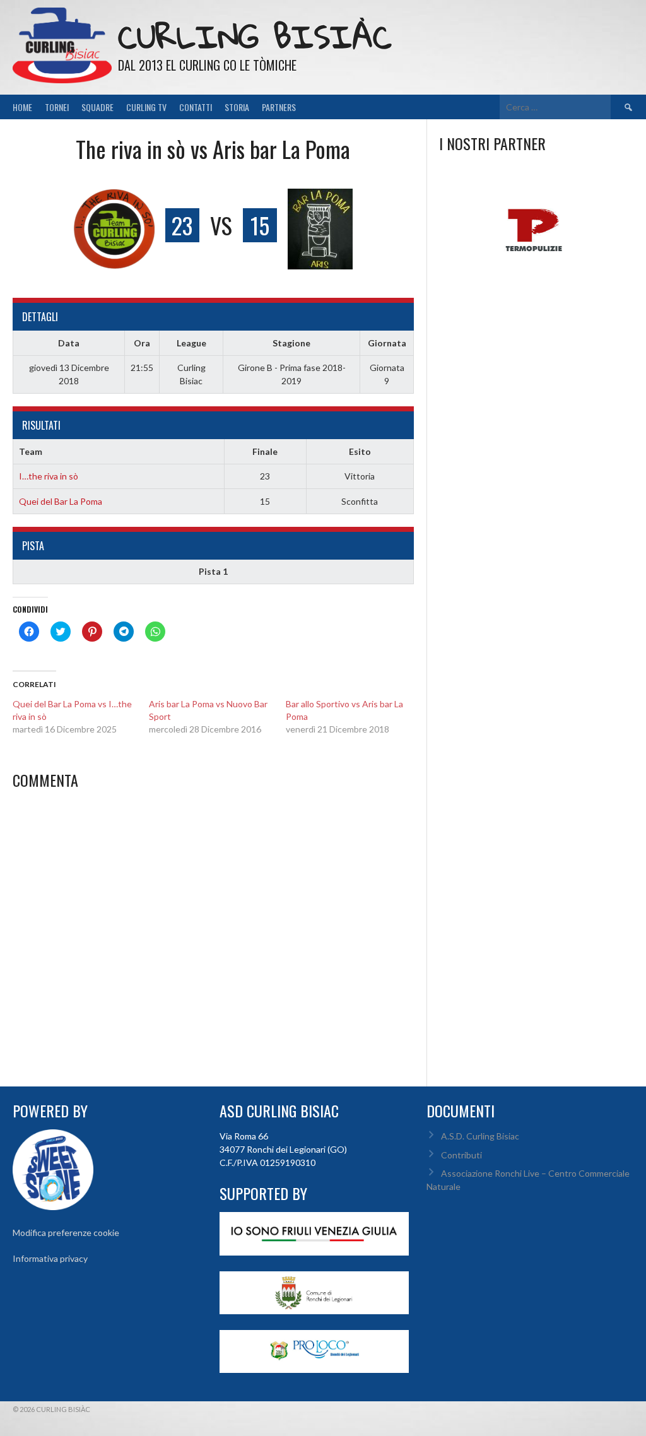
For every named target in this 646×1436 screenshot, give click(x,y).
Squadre (97, 107)
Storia (237, 107)
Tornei (57, 107)
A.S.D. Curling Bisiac (480, 1136)
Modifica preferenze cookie (66, 1232)
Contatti (195, 107)
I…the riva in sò (48, 476)
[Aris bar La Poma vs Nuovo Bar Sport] (217, 717)
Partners (279, 107)
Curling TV (146, 107)
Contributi (461, 1155)
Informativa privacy (50, 1258)
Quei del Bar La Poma (60, 501)
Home (22, 107)
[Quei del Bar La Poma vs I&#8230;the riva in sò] (81, 717)
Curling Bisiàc (255, 36)
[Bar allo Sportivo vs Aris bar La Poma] (354, 717)
